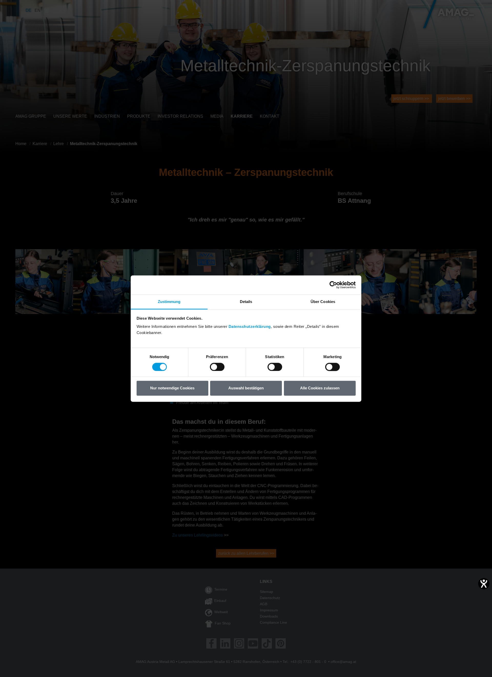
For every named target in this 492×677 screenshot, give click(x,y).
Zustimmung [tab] (169, 301)
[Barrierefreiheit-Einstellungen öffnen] (483, 583)
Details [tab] (246, 301)
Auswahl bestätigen (246, 388)
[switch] (217, 367)
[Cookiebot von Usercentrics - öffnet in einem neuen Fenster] (333, 285)
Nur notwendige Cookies (172, 388)
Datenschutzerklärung (250, 326)
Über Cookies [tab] (323, 301)
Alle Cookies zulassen (320, 388)
